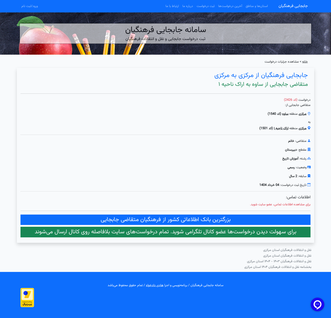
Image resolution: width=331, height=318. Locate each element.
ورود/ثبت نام (29, 6)
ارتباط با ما (172, 6)
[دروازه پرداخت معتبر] (27, 297)
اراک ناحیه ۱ (281, 128)
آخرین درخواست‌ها (230, 6)
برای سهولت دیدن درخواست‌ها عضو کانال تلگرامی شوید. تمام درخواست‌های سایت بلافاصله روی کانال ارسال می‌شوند (165, 231)
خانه (305, 61)
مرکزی (302, 114)
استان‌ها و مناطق (257, 6)
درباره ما (187, 6)
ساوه (285, 114)
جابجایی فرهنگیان (293, 6)
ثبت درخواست (206, 6)
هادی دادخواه (154, 285)
